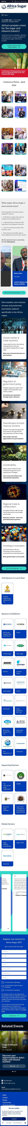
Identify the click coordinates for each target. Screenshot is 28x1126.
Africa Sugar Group (9, 1083)
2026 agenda (11, 242)
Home (4, 1095)
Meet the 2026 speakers (13, 293)
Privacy (5, 1100)
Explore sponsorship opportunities (14, 46)
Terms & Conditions (9, 1105)
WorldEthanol (8, 1081)
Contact (5, 1097)
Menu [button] (6, 15)
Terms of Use (7, 1102)
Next (25, 1042)
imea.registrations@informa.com (11, 1089)
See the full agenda (12, 568)
